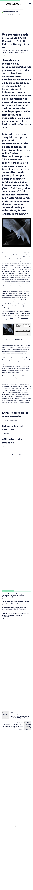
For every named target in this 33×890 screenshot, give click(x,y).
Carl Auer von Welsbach (14, 259)
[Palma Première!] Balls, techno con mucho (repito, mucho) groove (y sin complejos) (15, 602)
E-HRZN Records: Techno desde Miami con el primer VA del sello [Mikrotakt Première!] (15, 615)
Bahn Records (24, 50)
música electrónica (20, 54)
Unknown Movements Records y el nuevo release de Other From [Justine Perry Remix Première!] (15, 595)
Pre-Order (5, 420)
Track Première (7, 50)
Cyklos (4, 55)
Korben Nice (24, 317)
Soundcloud (13, 420)
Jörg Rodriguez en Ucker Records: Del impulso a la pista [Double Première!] (14, 608)
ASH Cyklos (16, 50)
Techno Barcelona (19, 52)
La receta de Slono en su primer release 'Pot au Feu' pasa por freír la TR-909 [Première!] (20, 716)
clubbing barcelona (8, 54)
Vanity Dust (13, 14)
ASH (29, 54)
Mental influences (8, 52)
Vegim (11, 317)
